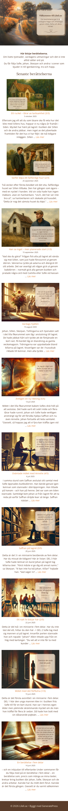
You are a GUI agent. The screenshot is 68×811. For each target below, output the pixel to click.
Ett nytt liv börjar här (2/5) (30, 619)
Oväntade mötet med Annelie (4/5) (30, 473)
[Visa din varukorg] (60, 19)
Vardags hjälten (30, 323)
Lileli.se (34, 5)
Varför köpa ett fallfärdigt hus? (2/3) (30, 177)
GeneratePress (50, 806)
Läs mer (40, 137)
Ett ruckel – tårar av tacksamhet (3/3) (30, 113)
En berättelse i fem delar (30, 762)
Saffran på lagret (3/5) (30, 548)
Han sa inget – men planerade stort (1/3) (30, 249)
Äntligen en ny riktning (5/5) (30, 398)
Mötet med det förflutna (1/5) (30, 690)
